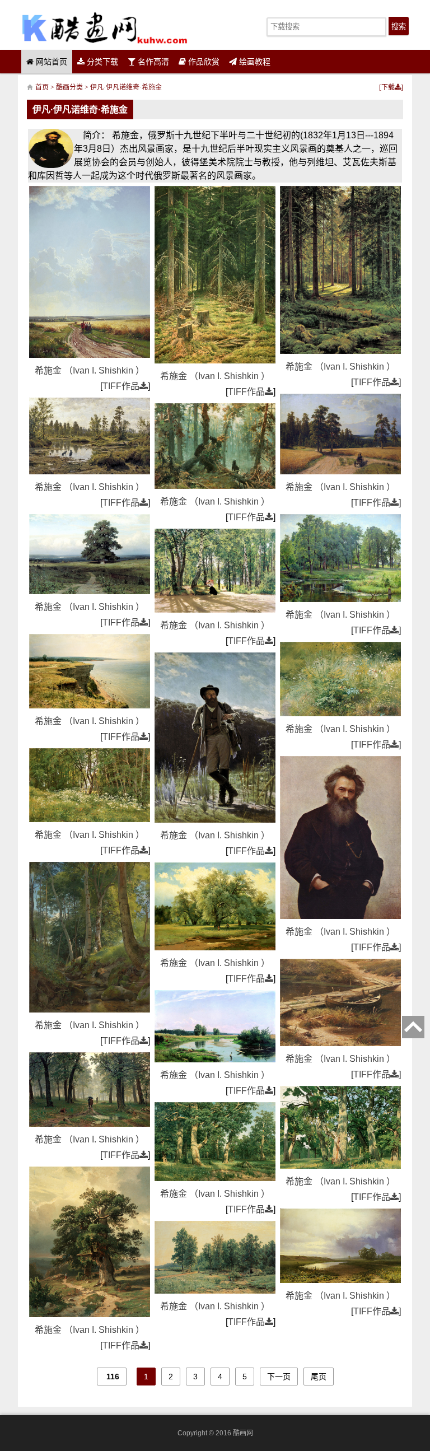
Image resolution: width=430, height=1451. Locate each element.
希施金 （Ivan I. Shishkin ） (89, 370)
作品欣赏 (202, 61)
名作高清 (152, 61)
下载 (388, 87)
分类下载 (101, 61)
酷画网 (243, 1433)
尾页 (318, 1376)
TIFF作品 (120, 386)
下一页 (279, 1376)
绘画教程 (253, 61)
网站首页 (50, 61)
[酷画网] (104, 28)
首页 (42, 87)
